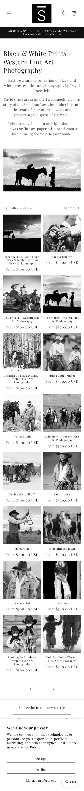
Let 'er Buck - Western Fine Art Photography (22, 319)
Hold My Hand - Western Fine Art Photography (62, 659)
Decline (41, 769)
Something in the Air (62, 548)
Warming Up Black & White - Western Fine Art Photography (22, 379)
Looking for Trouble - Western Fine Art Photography (22, 661)
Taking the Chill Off (22, 494)
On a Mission (62, 603)
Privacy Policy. (28, 747)
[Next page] (53, 689)
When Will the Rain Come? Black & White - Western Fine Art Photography (22, 260)
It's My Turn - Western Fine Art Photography (62, 319)
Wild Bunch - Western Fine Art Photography (62, 438)
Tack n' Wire (62, 494)
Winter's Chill (22, 436)
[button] (8, 13)
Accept (41, 758)
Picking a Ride (22, 603)
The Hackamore (62, 256)
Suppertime (22, 548)
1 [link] (30, 689)
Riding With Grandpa (61, 375)
